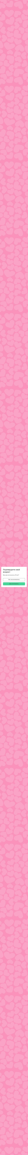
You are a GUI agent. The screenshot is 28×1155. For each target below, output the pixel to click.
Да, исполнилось (14, 583)
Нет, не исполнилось (14, 579)
